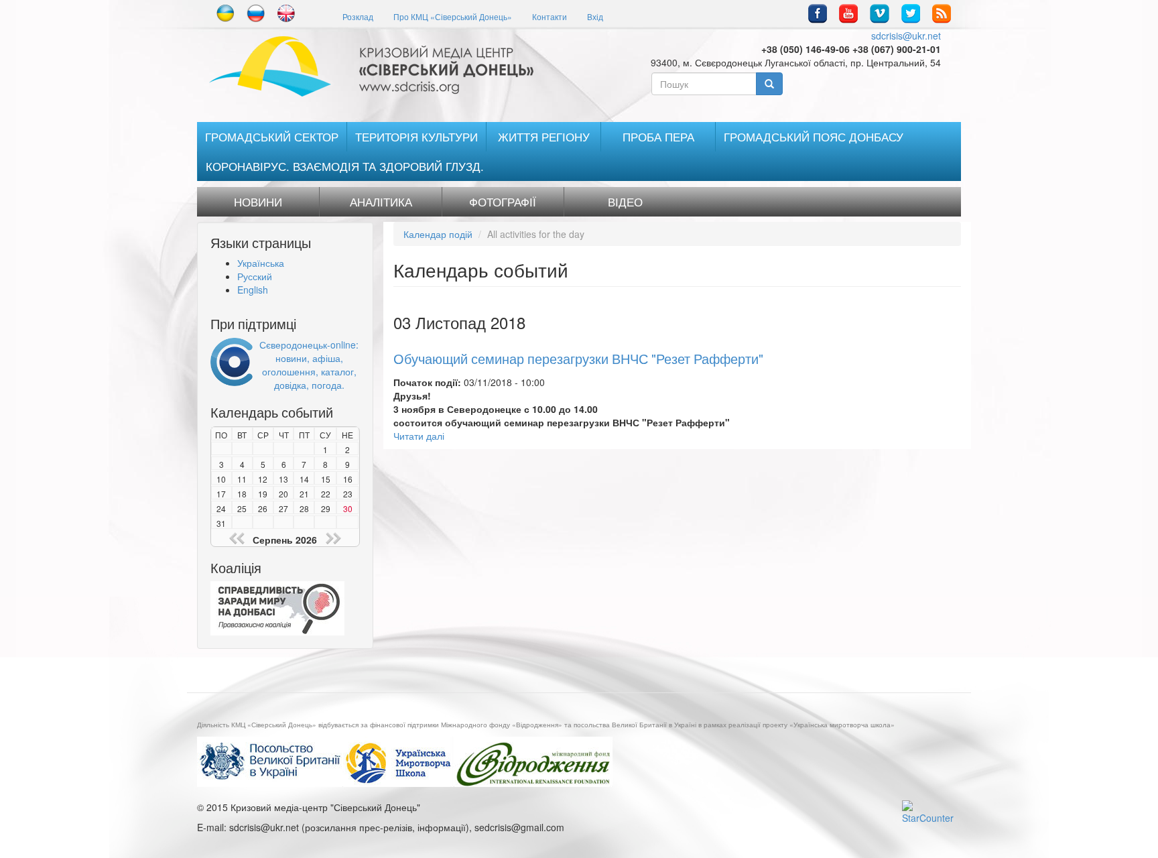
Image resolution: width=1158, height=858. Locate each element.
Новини (258, 202)
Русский (254, 276)
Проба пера (658, 137)
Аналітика (381, 202)
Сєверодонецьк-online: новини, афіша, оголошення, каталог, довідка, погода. (309, 364)
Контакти (549, 16)
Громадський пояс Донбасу (813, 137)
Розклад (357, 16)
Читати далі (418, 435)
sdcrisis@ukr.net (906, 35)
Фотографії (502, 202)
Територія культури (416, 137)
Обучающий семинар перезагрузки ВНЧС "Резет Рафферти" (578, 358)
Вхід (595, 16)
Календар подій (437, 234)
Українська (260, 262)
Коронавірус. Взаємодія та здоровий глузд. (345, 166)
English (252, 289)
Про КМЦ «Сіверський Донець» (452, 16)
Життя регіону (544, 137)
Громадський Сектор (271, 137)
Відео (625, 202)
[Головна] (376, 66)
